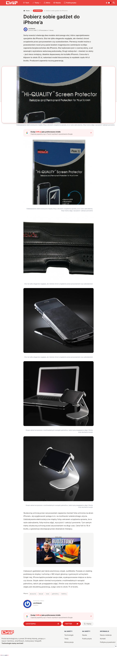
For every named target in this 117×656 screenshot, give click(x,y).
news (47, 594)
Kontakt (103, 639)
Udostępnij (31, 624)
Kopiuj (89, 624)
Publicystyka (71, 3)
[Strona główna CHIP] (12, 3)
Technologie (68, 635)
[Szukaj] (113, 2)
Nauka (58, 3)
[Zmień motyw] (109, 3)
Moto (48, 3)
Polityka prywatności (107, 642)
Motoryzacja (68, 642)
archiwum (32, 28)
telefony (64, 594)
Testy (37, 3)
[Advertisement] (58, 652)
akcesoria (33, 594)
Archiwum (39, 10)
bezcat (41, 594)
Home (28, 11)
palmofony (55, 594)
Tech (27, 3)
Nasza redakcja (106, 635)
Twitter (68, 624)
